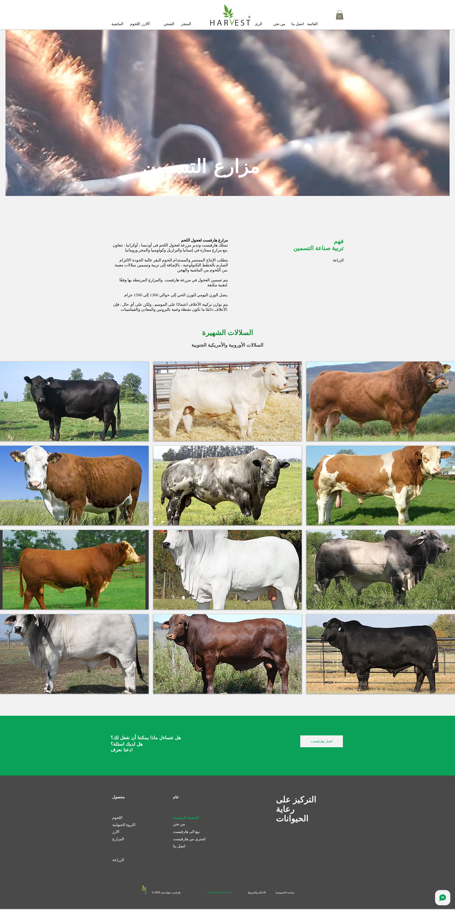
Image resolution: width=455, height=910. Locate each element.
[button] (312, 24)
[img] (74, 401)
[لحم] (230, 15)
